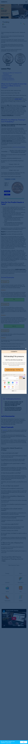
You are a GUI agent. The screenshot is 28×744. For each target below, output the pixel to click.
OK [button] (23, 742)
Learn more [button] (8, 742)
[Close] (26, 348)
